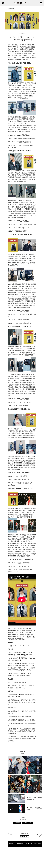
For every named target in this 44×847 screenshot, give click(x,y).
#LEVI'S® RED (27, 822)
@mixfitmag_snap (23, 655)
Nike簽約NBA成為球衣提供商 (34, 809)
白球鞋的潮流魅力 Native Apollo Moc (34, 798)
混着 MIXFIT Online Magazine (22, 3)
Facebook (32, 658)
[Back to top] (40, 839)
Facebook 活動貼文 (21, 663)
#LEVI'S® (17, 822)
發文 (9, 660)
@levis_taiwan (27, 652)
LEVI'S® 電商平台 (24, 694)
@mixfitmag (11, 655)
